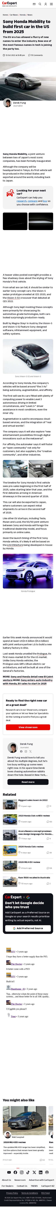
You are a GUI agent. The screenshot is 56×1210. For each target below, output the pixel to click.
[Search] (40, 4)
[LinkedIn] (40, 1172)
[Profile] (46, 4)
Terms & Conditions (29, 1193)
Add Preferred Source (30, 928)
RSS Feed (45, 1193)
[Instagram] (21, 1172)
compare (32, 201)
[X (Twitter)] (34, 1172)
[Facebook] (15, 1172)
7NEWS (34, 1186)
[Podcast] (47, 1172)
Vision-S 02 (13, 297)
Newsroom (20, 1180)
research (22, 201)
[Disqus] (28, 983)
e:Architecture (15, 545)
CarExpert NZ (47, 1186)
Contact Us (22, 1186)
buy (45, 201)
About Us (6, 1180)
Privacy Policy (12, 1193)
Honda (23, 15)
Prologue (42, 653)
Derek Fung (19, 102)
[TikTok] (28, 1172)
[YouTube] (9, 1172)
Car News (14, 15)
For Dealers (7, 1186)
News (30, 15)
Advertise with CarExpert (41, 1180)
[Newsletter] (34, 4)
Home (5, 15)
